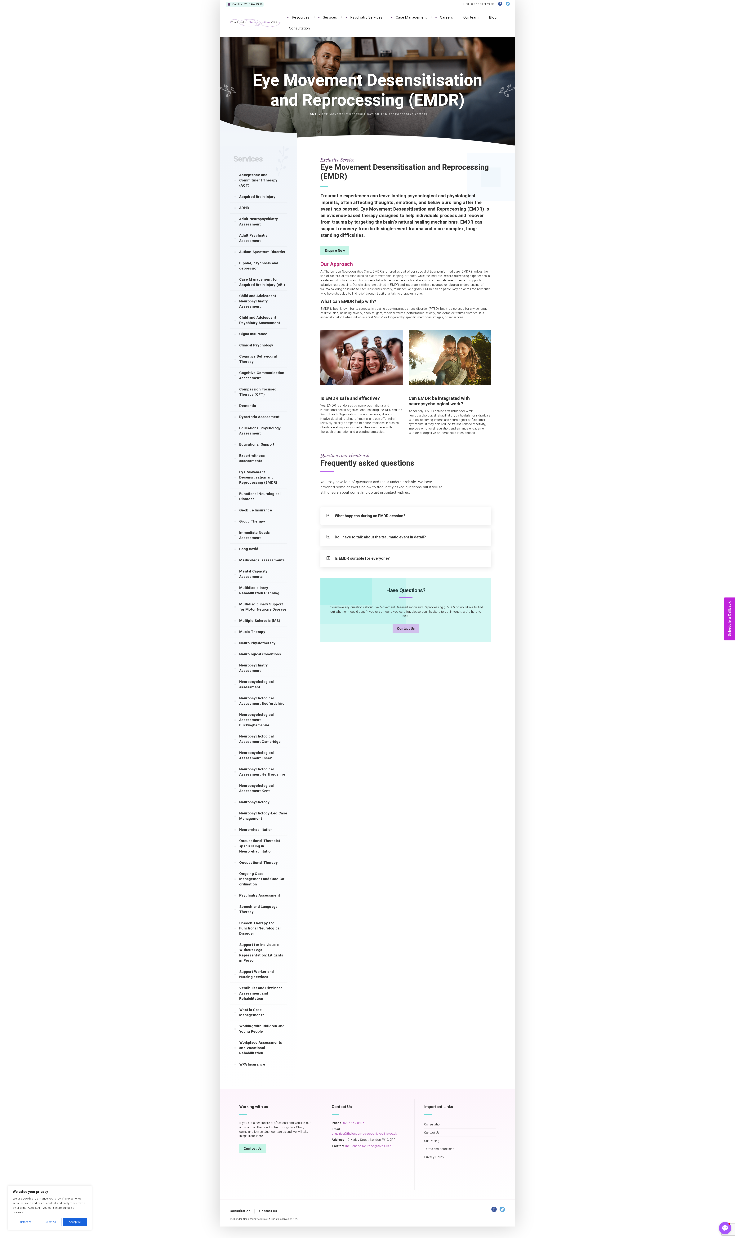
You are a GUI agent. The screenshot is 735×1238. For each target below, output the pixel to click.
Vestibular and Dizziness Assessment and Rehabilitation (261, 993)
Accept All (75, 1222)
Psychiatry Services (366, 17)
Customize (25, 1222)
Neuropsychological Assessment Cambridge (260, 739)
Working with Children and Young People (262, 1028)
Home (312, 114)
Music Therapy (252, 632)
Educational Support (256, 444)
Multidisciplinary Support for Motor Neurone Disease (263, 607)
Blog (493, 17)
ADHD (244, 208)
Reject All (50, 1222)
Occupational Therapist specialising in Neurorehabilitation (259, 846)
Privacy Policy (434, 1157)
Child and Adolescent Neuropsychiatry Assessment (257, 301)
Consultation (299, 28)
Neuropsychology (254, 802)
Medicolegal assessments (262, 560)
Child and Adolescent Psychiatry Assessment (259, 320)
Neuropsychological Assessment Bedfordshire (261, 701)
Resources (301, 17)
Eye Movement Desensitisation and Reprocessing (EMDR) (258, 477)
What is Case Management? (251, 1012)
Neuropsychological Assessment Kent (256, 788)
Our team (471, 17)
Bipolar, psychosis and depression (258, 266)
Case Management (411, 17)
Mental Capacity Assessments (253, 574)
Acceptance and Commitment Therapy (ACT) (258, 180)
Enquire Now (335, 250)
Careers (446, 17)
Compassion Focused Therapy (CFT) (257, 392)
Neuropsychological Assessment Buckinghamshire (256, 720)
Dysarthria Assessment (259, 417)
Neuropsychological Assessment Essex (256, 755)
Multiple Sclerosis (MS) (259, 620)
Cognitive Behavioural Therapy (258, 359)
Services (330, 17)
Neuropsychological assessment (256, 684)
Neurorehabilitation (256, 829)
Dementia (247, 405)
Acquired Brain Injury (257, 196)
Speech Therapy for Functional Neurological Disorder (260, 928)
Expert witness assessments (252, 458)
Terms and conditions (439, 1149)
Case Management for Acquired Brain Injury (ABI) (262, 282)
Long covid (248, 549)
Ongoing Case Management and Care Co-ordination (262, 879)
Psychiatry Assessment (259, 895)
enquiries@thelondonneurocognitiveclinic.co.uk (364, 1133)
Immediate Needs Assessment (254, 535)
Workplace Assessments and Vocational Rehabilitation (260, 1048)
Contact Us (406, 628)
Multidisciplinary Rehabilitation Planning (259, 590)
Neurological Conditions (260, 654)
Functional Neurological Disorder (260, 496)
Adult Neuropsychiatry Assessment (258, 221)
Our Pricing (431, 1141)
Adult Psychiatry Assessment (253, 238)
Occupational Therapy (258, 862)
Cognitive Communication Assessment (261, 375)
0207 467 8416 (353, 1123)
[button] (725, 1228)
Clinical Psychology (256, 345)
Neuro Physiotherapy (257, 643)
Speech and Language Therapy (258, 909)
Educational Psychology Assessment (260, 430)
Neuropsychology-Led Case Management (263, 816)
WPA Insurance (252, 1064)
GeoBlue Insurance (255, 510)
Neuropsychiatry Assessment (253, 668)
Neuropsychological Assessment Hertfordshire (262, 772)
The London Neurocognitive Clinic (368, 1146)
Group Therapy (252, 521)
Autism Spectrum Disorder (262, 252)
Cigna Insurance (253, 334)
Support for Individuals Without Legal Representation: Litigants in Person (261, 952)
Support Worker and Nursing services (256, 974)
